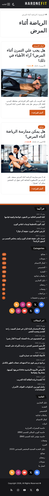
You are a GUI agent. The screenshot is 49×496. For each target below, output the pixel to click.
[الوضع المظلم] (13, 5)
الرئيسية (41, 14)
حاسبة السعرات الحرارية (35, 428)
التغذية (42, 272)
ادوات (44, 424)
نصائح (41, 127)
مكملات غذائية (39, 276)
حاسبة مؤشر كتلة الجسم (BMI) (32, 436)
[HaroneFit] (36, 4)
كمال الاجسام (39, 46)
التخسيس (41, 267)
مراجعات (41, 293)
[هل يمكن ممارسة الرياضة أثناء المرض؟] (24, 159)
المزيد (44, 445)
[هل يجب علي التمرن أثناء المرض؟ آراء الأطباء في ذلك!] (24, 83)
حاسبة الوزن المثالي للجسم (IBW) (31, 432)
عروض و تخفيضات (38, 298)
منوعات (42, 259)
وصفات (42, 289)
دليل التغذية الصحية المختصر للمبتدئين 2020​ (27, 449)
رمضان (42, 285)
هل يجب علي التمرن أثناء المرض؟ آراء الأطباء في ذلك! (26, 55)
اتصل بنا (42, 466)
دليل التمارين (40, 280)
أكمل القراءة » (37, 112)
